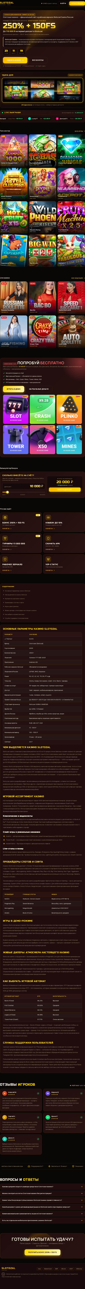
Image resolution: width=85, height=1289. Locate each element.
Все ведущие (77, 278)
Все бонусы (38, 60)
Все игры (79, 131)
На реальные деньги (39, 389)
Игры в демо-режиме (11, 606)
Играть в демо (14, 389)
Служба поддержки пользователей (16, 618)
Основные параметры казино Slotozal (17, 591)
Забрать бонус (14, 60)
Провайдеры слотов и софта (14, 602)
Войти (63, 3)
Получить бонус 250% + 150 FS (42, 1252)
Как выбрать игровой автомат (15, 614)
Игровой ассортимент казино (15, 599)
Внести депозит (65, 489)
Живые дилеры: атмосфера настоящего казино (20, 610)
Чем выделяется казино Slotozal (16, 595)
